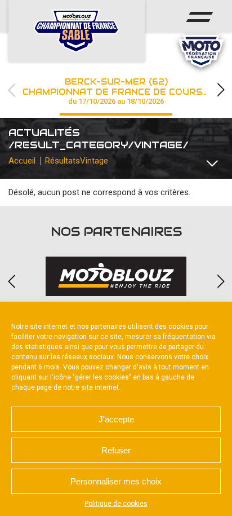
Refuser (116, 450)
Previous (11, 90)
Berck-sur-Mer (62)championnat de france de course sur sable (127, 91)
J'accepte (116, 419)
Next (220, 90)
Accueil (21, 161)
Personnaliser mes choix (116, 481)
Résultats (62, 161)
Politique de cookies (116, 504)
